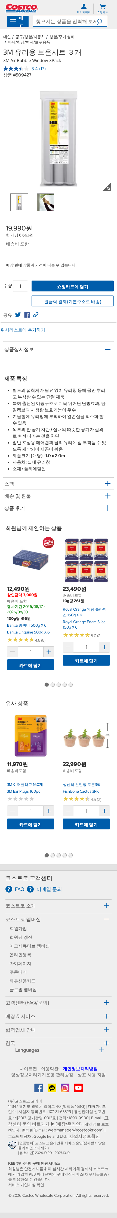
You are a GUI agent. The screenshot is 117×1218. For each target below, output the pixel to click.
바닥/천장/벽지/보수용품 (29, 42)
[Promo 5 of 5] (70, 685)
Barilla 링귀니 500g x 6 (27, 625)
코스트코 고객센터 (29, 878)
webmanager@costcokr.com (75, 1130)
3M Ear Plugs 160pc (23, 791)
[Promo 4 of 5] (64, 685)
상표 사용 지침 (92, 1074)
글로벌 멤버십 (23, 989)
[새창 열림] (13, 1146)
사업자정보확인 (84, 1136)
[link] (18, 314)
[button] (102, 21)
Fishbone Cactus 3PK (81, 791)
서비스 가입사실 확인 (26, 1184)
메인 (7, 36)
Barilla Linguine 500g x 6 (28, 632)
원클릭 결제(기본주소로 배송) (72, 301)
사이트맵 (28, 1068)
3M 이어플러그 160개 (25, 784)
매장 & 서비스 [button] (20, 1016)
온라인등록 (20, 954)
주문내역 (18, 972)
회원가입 (18, 928)
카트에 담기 (30, 665)
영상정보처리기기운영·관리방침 (42, 1074)
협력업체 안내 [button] (20, 1030)
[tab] (58, 905)
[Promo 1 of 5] (46, 685)
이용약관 (50, 1068)
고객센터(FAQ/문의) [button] (27, 1002)
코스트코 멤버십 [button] (23, 919)
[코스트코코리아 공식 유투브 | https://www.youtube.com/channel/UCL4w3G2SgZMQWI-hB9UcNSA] (78, 1089)
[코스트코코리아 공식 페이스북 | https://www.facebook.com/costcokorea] (39, 1089)
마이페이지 (20, 963)
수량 (7, 285)
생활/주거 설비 (62, 36)
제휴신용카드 (23, 980)
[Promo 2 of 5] (52, 685)
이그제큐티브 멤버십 (30, 946)
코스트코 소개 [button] (20, 906)
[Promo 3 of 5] (58, 685)
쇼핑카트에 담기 (72, 286)
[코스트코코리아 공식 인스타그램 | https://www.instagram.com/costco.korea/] (65, 1089)
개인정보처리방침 (80, 1068)
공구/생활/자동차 (30, 36)
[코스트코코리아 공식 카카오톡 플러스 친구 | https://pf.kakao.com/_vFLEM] (52, 1089)
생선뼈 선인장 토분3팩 (82, 784)
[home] (21, 8)
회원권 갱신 (21, 937)
